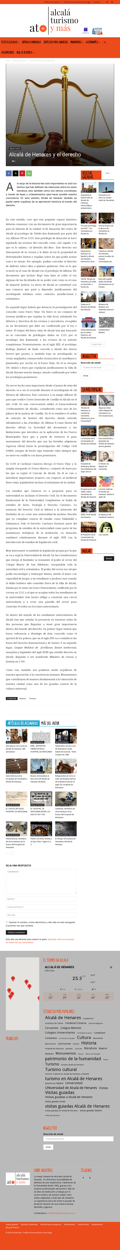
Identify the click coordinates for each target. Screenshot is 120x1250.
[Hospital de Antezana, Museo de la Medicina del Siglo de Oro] (88, 456)
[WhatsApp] (29, 173)
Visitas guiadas (9, 42)
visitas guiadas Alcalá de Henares (77, 1105)
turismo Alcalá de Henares (72, 1065)
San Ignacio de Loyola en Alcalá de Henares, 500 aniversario (16, 749)
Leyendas (78, 1049)
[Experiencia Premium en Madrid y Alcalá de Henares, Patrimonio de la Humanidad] (88, 243)
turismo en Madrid (54, 1083)
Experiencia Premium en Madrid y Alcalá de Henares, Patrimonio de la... (88, 256)
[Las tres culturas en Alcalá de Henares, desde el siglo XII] (106, 481)
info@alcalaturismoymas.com (61, 1213)
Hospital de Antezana (54, 1048)
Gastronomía (92, 42)
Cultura (84, 1037)
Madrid (103, 1048)
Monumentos (76, 42)
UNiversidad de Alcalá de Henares (71, 1087)
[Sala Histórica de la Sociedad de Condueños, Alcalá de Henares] (16, 766)
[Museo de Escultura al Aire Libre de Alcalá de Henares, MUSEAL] (41, 766)
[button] (104, 42)
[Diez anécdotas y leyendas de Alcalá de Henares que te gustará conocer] (106, 431)
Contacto (96, 2)
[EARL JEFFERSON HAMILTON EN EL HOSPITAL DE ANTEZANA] (41, 736)
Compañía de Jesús (84, 1033)
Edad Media (98, 1038)
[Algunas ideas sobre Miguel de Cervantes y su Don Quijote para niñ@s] (106, 400)
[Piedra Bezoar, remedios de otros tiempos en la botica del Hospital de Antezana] (16, 828)
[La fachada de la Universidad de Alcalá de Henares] (88, 431)
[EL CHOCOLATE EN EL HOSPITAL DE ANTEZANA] (16, 799)
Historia (22, 698)
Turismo (32, 698)
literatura (90, 1048)
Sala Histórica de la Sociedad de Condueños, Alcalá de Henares (16, 779)
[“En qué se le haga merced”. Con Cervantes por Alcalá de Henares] (88, 218)
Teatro (105, 1059)
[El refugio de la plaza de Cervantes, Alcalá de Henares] (66, 828)
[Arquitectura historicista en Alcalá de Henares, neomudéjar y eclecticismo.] (88, 187)
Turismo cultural (61, 1069)
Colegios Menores (70, 1027)
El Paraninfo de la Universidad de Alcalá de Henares (88, 537)
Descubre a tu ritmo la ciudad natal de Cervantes (106, 197)
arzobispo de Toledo (54, 1023)
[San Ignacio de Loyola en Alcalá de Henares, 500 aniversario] (16, 736)
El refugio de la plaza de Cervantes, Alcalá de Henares (65, 842)
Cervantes (51, 1027)
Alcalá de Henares (63, 1017)
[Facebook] (107, 2)
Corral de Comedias (67, 1038)
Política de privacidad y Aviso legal (77, 2)
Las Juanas (103, 535)
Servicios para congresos (55, 42)
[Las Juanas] (106, 527)
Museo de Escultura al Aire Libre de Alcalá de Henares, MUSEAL (39, 779)
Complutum (99, 1032)
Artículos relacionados (23, 723)
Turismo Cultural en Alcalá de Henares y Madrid (67, 1074)
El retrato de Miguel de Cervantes (104, 466)
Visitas (103, 1087)
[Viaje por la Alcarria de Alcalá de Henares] (88, 296)
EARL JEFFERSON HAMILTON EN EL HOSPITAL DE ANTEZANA (41, 749)
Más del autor (50, 723)
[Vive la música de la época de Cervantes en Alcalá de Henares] (106, 218)
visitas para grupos (52, 1115)
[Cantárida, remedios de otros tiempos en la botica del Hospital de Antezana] (66, 799)
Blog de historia (24, 52)
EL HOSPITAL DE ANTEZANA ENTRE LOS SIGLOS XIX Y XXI (40, 812)
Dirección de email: (91, 362)
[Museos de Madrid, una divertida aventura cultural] (106, 296)
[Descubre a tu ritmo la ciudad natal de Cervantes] (106, 187)
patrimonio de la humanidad (73, 1058)
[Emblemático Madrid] (106, 322)
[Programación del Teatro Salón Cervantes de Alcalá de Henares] (88, 481)
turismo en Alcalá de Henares (73, 1078)
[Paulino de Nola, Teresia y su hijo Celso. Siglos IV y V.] (41, 828)
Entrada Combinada (31, 42)
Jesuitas (69, 1048)
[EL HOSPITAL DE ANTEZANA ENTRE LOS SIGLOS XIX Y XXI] (41, 799)
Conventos (51, 1037)
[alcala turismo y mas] (60, 20)
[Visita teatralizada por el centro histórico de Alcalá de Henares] (88, 322)
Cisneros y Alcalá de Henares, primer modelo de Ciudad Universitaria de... (106, 256)
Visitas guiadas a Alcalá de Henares (68, 1096)
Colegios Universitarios (60, 1032)
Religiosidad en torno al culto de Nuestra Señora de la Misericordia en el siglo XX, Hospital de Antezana (65, 782)
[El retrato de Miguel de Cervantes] (106, 456)
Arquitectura (88, 1018)
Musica (80, 1054)
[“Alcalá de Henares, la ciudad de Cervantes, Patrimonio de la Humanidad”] (88, 400)
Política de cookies (51, 2)
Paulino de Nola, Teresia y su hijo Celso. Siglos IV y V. (41, 842)
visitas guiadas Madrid (91, 1110)
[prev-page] (8, 853)
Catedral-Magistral (96, 1023)
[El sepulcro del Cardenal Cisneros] (106, 507)
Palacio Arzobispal (92, 1054)
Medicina (49, 1053)
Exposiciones (50, 1044)
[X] (112, 2)
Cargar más (96, 344)
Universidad (74, 1082)
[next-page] (12, 853)
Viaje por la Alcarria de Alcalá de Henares (88, 307)
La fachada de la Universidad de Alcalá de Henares (88, 441)
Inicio (8, 60)
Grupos (76, 1044)
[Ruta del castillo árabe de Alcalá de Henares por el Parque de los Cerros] (106, 271)
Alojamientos (7, 52)
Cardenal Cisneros (75, 1022)
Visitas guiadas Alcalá (55, 1101)
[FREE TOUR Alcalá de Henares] (88, 507)
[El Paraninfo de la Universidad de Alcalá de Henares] (88, 527)
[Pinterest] (22, 173)
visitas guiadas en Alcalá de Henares (61, 1110)
